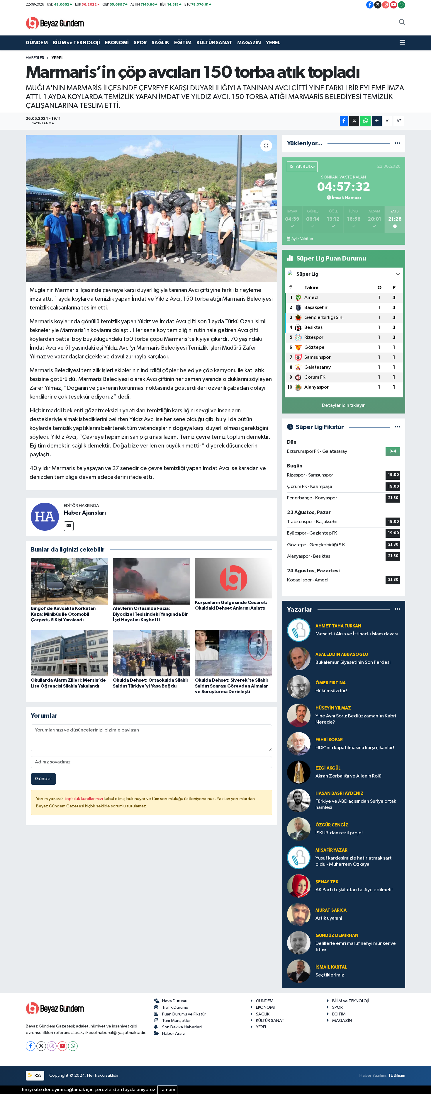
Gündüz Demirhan (336, 935)
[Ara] (402, 23)
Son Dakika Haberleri (182, 1027)
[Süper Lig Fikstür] (397, 427)
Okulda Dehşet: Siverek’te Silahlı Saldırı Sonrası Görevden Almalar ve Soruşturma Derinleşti (231, 686)
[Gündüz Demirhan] (298, 942)
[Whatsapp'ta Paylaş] (365, 121)
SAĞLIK (160, 42)
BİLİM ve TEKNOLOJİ (76, 42)
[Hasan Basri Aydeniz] (298, 800)
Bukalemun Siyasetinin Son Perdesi (353, 662)
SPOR (140, 42)
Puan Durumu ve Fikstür (184, 1014)
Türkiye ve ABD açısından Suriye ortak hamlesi (355, 804)
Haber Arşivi (173, 1033)
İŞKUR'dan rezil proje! (339, 833)
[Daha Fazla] (377, 121)
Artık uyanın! (328, 918)
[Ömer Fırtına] (298, 686)
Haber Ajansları (85, 513)
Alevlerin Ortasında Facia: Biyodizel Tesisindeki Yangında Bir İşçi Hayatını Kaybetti (150, 614)
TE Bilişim (396, 1075)
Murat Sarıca (331, 910)
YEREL (273, 42)
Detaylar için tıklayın (344, 405)
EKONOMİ (117, 42)
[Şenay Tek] (298, 885)
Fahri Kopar (329, 740)
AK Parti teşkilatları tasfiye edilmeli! (354, 889)
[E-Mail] (69, 526)
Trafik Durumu (175, 1007)
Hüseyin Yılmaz (333, 708)
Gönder (43, 778)
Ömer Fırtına (330, 683)
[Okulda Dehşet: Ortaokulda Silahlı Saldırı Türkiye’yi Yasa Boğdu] (151, 653)
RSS (38, 1075)
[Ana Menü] (402, 43)
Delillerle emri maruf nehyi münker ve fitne (355, 946)
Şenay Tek (326, 882)
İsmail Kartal (331, 967)
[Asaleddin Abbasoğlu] (298, 658)
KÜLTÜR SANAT (214, 42)
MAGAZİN (249, 42)
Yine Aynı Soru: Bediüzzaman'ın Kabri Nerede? (355, 719)
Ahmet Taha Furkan (338, 626)
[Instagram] (52, 1046)
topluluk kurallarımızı (84, 799)
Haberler (35, 58)
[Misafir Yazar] (298, 857)
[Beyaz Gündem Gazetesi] (55, 22)
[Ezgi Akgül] (298, 772)
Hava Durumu (174, 1001)
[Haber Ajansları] (45, 516)
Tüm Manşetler (176, 1020)
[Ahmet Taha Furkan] (298, 629)
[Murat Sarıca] (298, 914)
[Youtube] (62, 1046)
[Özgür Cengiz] (298, 828)
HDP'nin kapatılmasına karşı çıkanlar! (354, 747)
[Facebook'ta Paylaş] (344, 121)
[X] (41, 1046)
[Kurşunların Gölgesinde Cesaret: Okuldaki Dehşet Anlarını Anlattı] (233, 578)
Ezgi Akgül (328, 768)
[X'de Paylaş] (354, 121)
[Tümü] (397, 143)
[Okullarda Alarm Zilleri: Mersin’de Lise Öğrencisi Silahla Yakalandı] (69, 653)
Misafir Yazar (331, 850)
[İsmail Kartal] (298, 971)
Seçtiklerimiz (329, 975)
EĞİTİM (182, 42)
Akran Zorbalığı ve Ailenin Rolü (348, 776)
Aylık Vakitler (302, 239)
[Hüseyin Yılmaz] (298, 715)
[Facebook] (30, 1046)
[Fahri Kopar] (298, 743)
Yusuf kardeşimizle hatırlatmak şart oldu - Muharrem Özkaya (353, 861)
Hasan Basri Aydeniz (339, 793)
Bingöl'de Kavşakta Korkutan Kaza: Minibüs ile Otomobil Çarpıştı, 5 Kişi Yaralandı (63, 614)
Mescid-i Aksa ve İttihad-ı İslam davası (356, 634)
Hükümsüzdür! (331, 690)
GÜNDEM (37, 42)
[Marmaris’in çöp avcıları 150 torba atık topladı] (151, 208)
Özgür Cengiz (331, 825)
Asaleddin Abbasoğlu (341, 654)
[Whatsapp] (73, 1046)
